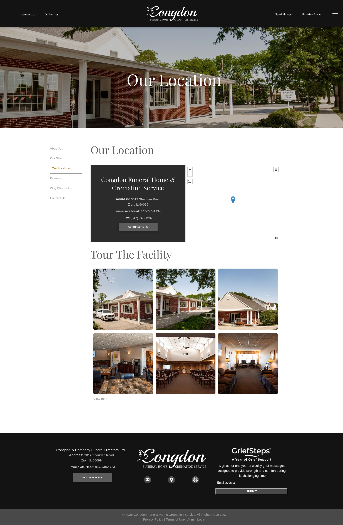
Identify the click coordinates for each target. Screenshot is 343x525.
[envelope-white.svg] (147, 482)
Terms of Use (175, 519)
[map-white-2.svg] (171, 482)
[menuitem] (28, 14)
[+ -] (232, 203)
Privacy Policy (153, 519)
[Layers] (276, 169)
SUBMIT (251, 491)
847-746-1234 (151, 211)
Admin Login (196, 519)
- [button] (190, 174)
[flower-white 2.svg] (195, 482)
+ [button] (190, 169)
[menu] (335, 13)
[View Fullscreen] (190, 181)
